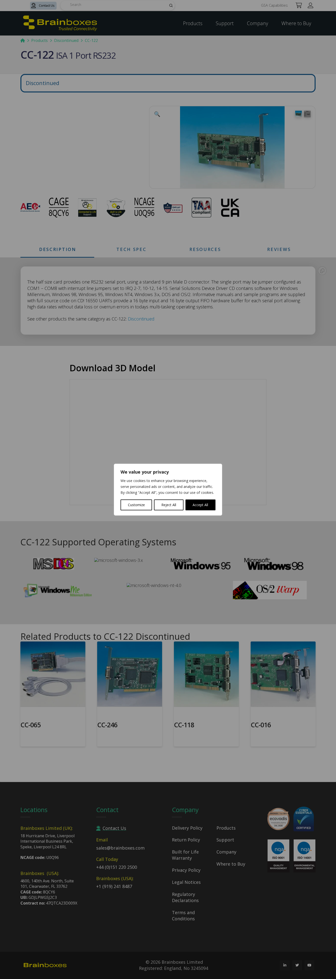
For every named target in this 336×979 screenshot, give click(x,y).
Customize (136, 504)
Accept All (200, 504)
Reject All (168, 504)
